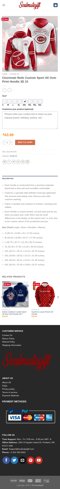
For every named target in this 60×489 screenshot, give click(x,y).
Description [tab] (7, 178)
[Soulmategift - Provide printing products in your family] (30, 5)
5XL (40, 105)
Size (4, 96)
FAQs (4, 386)
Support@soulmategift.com (21, 449)
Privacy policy (8, 389)
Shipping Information (11, 345)
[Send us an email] (22, 460)
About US (6, 382)
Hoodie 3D (14, 74)
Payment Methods (10, 395)
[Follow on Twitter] (14, 460)
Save (6, 19)
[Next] (58, 303)
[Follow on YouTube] (39, 460)
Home (4, 74)
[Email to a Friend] (18, 162)
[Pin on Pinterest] (23, 162)
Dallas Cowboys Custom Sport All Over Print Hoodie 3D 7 (14, 313)
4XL (35, 105)
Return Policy (8, 338)
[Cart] (55, 5)
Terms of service (9, 392)
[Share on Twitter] (14, 162)
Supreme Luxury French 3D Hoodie (42, 313)
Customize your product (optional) (17, 109)
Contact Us (7, 335)
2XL (24, 105)
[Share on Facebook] (9, 162)
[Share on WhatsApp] (4, 162)
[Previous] (2, 303)
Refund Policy (8, 342)
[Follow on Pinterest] (30, 460)
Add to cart (25, 142)
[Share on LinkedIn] (27, 162)
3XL (29, 105)
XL (19, 105)
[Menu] (3, 5)
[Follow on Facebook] (6, 460)
